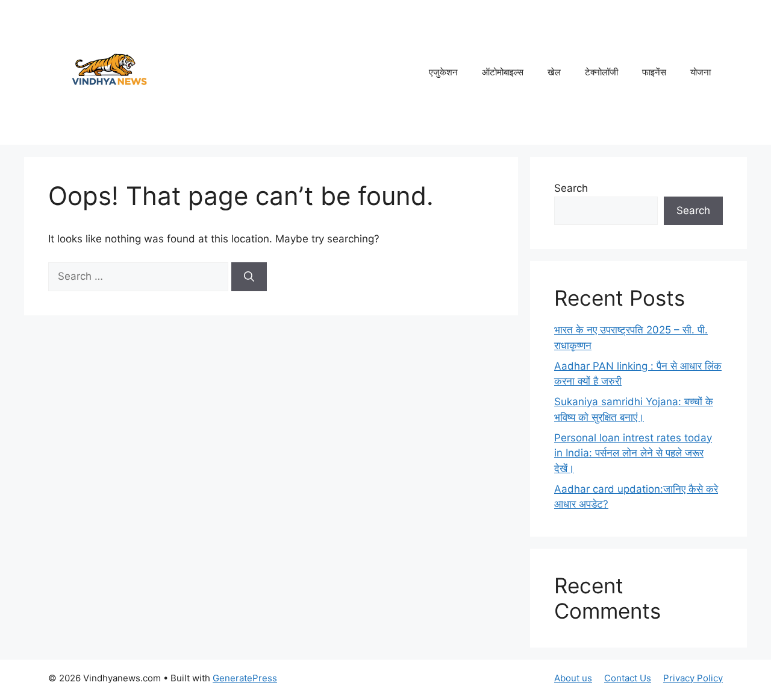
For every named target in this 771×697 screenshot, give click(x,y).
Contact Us (627, 678)
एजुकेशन (443, 72)
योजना (700, 72)
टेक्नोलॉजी (601, 72)
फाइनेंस (654, 72)
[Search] (249, 276)
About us (573, 678)
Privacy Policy (693, 678)
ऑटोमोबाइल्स (502, 72)
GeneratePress (245, 678)
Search (571, 188)
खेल (554, 72)
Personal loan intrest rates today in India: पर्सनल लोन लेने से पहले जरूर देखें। (633, 453)
